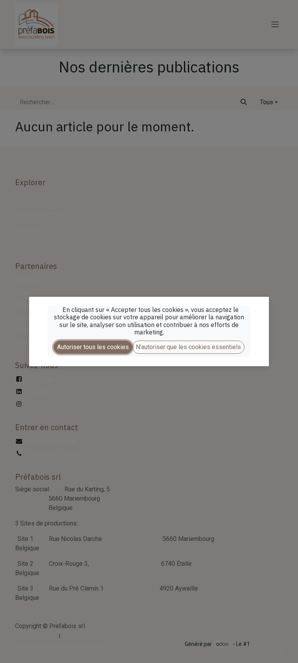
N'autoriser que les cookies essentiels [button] (188, 347)
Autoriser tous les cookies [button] (93, 347)
